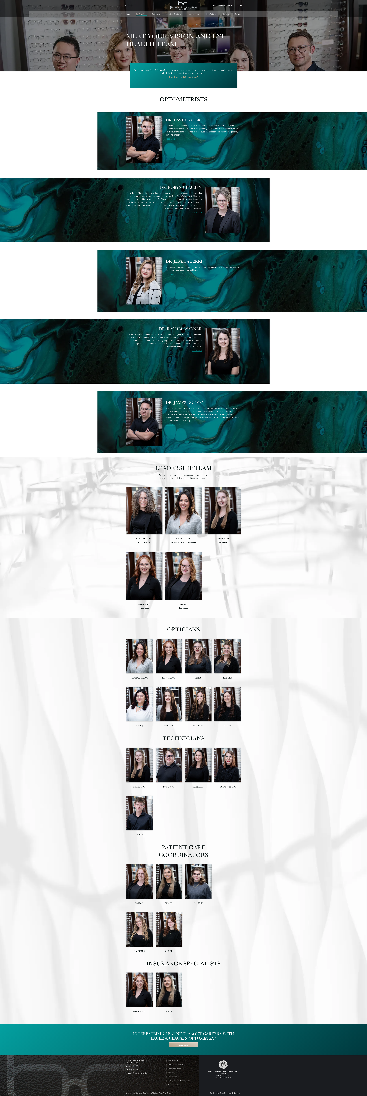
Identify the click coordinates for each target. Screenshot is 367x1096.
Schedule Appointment (175, 1065)
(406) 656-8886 (133, 1066)
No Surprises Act (173, 1085)
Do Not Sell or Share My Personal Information (225, 1093)
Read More (170, 139)
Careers (170, 1073)
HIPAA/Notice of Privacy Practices (179, 1081)
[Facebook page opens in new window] (125, 5)
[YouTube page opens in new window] (131, 5)
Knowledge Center (174, 1069)
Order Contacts (173, 1061)
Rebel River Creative (166, 1093)
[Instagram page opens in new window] (128, 5)
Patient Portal (172, 1077)
